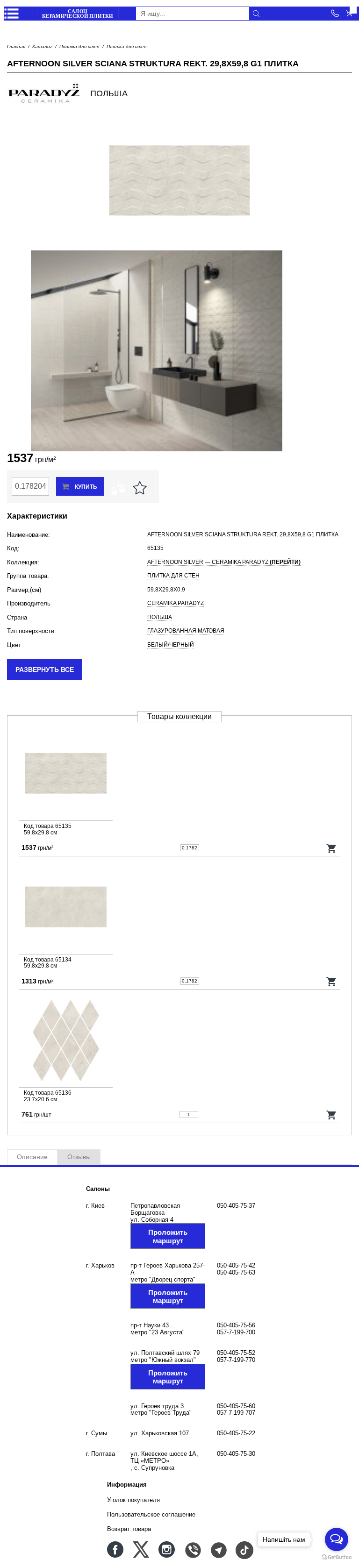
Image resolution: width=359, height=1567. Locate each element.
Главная (16, 46)
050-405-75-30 (236, 1453)
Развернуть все (44, 669)
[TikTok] (244, 1549)
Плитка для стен (79, 46)
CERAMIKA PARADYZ (175, 603)
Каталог (42, 46)
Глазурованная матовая (185, 630)
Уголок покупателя (133, 1499)
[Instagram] (166, 1549)
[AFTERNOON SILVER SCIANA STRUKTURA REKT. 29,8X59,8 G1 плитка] (179, 775)
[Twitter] (141, 1549)
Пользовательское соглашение (151, 1514)
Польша (159, 617)
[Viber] (192, 1549)
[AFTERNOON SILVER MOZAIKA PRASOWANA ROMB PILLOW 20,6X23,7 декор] (179, 1042)
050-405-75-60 (236, 1406)
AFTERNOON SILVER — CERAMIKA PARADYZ (224, 562)
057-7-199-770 (236, 1359)
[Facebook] (115, 1549)
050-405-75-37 (236, 1205)
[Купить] (331, 848)
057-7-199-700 (236, 1332)
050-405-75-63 (236, 1272)
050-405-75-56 (236, 1325)
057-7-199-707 (236, 1412)
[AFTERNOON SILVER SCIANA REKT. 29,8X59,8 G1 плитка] (179, 909)
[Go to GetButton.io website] (337, 1557)
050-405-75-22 (236, 1433)
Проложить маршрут (167, 1236)
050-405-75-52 (236, 1352)
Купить (86, 487)
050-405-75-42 (236, 1265)
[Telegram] (218, 1549)
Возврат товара (129, 1528)
